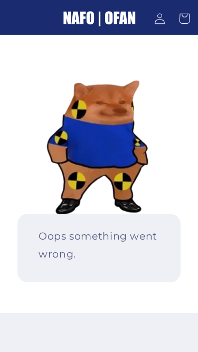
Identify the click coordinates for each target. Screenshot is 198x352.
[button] (184, 18)
